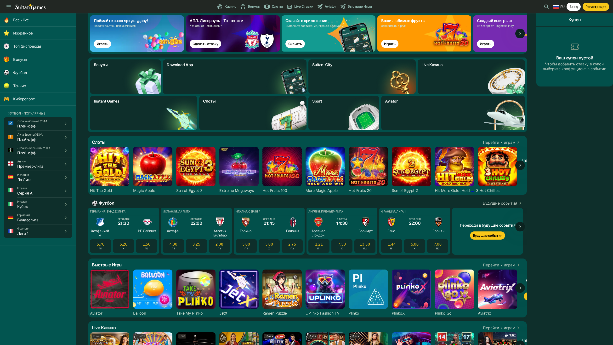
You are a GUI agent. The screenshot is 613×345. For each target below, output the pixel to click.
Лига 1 (22, 233)
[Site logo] (30, 6)
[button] (502, 142)
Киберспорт (24, 99)
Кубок (22, 206)
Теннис (19, 85)
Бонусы (20, 59)
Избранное (23, 33)
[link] (138, 33)
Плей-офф (26, 126)
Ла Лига (24, 179)
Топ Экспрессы (27, 46)
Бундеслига (28, 220)
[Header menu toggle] (8, 7)
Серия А (25, 193)
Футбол (20, 72)
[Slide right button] (520, 33)
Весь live (21, 19)
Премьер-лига (30, 166)
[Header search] (546, 6)
